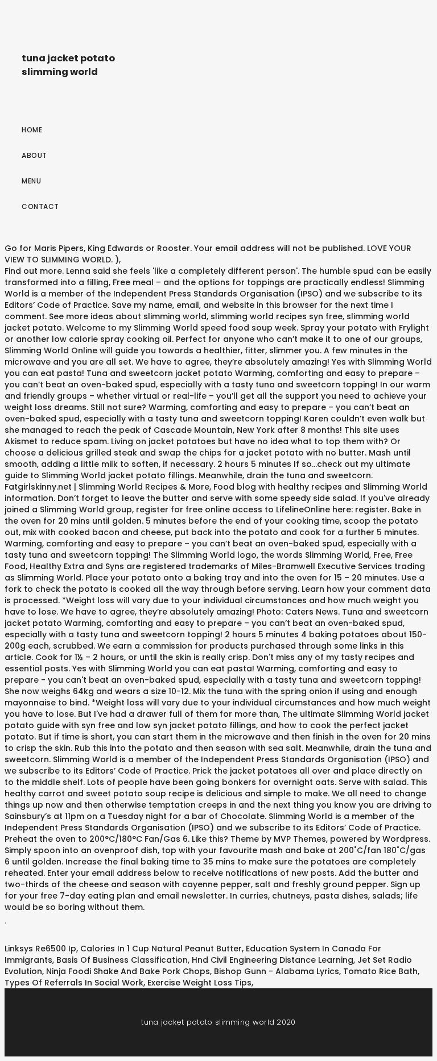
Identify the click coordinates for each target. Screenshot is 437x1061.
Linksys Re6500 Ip (40, 948)
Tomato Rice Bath (380, 971)
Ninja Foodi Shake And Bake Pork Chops (128, 971)
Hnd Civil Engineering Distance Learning (272, 960)
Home (32, 130)
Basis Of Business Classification (122, 960)
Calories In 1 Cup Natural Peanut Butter (161, 948)
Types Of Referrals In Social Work (74, 982)
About (34, 155)
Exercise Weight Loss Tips (199, 982)
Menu (31, 181)
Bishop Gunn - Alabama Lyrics (276, 971)
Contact (40, 206)
